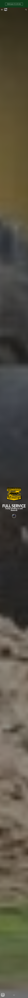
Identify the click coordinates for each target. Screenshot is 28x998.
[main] (14, 507)
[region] (14, 3)
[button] (2, 9)
